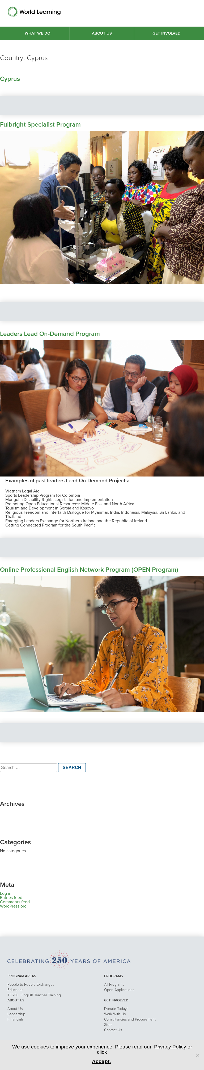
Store (108, 1024)
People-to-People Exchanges (30, 984)
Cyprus (10, 79)
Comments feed (15, 902)
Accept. (101, 1061)
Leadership (16, 1014)
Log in (5, 893)
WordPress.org (13, 906)
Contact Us (113, 1030)
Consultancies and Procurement (130, 1019)
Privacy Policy (170, 1047)
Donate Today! (116, 1008)
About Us (15, 1008)
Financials (15, 1019)
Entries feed (11, 897)
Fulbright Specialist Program (40, 124)
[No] (197, 1055)
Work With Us (115, 1014)
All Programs (114, 984)
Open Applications (119, 990)
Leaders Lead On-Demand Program (50, 334)
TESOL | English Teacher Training (34, 995)
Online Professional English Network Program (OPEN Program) (89, 570)
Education (15, 990)
